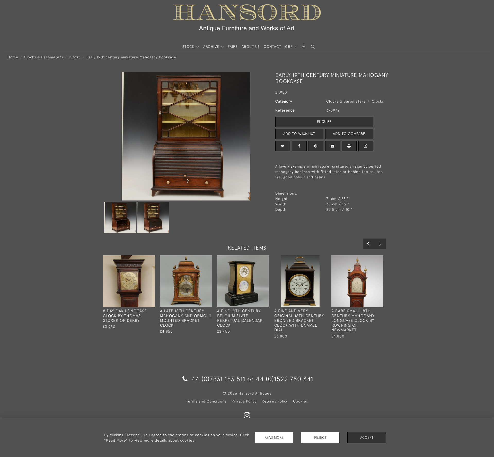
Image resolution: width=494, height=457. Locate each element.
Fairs (233, 46)
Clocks (75, 57)
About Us (251, 46)
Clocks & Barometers (43, 57)
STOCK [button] (189, 46)
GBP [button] (289, 46)
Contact (272, 46)
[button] (312, 46)
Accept (366, 437)
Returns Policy (275, 401)
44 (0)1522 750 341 (284, 378)
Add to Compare (349, 134)
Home (12, 57)
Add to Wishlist (299, 134)
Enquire (324, 122)
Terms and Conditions (206, 401)
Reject (320, 437)
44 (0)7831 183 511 (218, 378)
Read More (274, 437)
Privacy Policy (244, 401)
